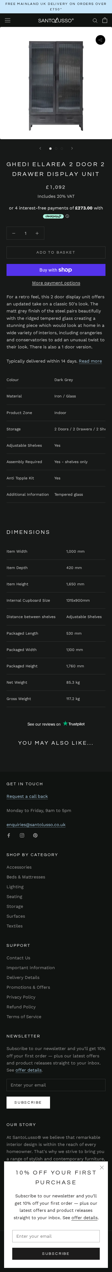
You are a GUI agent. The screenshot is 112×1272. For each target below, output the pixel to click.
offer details (84, 1217)
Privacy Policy (21, 997)
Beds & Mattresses (26, 877)
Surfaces (16, 916)
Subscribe (56, 1254)
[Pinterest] (35, 835)
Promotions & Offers (28, 987)
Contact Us (18, 957)
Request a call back (27, 796)
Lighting (15, 886)
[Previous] (40, 148)
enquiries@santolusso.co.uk (36, 824)
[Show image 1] (50, 148)
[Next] (72, 148)
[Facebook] (9, 835)
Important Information (31, 967)
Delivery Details (23, 977)
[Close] (102, 1168)
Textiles (15, 926)
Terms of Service (24, 1016)
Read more (90, 361)
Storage (15, 906)
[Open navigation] (7, 20)
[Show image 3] (62, 148)
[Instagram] (22, 835)
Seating (14, 896)
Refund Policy (21, 1006)
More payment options (56, 282)
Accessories (19, 867)
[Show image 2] (56, 148)
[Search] (95, 20)
